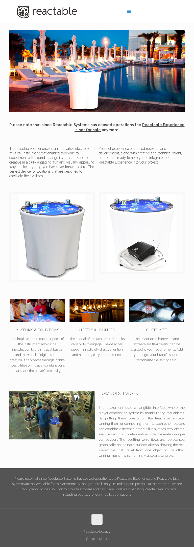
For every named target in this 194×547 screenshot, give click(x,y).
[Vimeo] (100, 539)
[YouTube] (107, 539)
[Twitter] (93, 539)
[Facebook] (86, 539)
